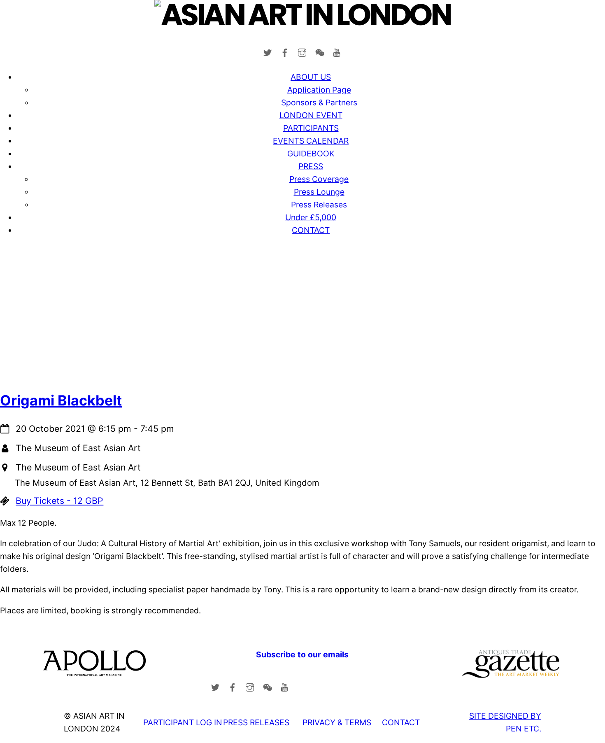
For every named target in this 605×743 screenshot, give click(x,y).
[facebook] (285, 51)
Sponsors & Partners (319, 102)
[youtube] (337, 51)
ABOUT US (311, 77)
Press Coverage (319, 179)
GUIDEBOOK (311, 153)
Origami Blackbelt (61, 400)
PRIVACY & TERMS (336, 722)
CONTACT (311, 230)
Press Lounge (319, 192)
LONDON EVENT (310, 115)
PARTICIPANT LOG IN (182, 722)
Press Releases (319, 205)
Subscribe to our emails (302, 654)
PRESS (310, 166)
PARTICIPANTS (311, 128)
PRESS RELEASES (256, 722)
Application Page (319, 90)
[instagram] (302, 51)
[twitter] (268, 51)
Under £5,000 (310, 217)
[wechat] (319, 51)
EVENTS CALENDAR (311, 141)
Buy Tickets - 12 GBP (59, 500)
